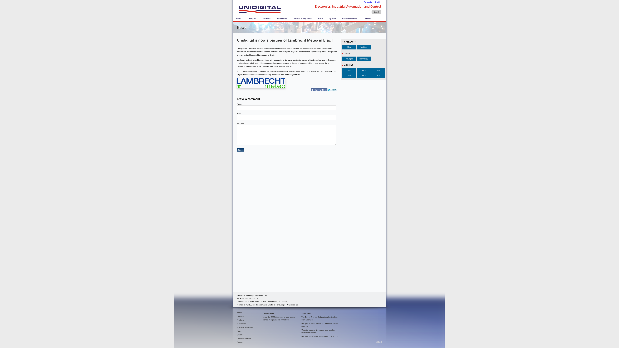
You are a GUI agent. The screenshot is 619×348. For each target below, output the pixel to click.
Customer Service (349, 19)
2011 (378, 76)
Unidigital (252, 19)
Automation (282, 19)
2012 (364, 76)
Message (240, 123)
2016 (364, 71)
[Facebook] (319, 90)
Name (239, 104)
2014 (378, 71)
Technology (363, 59)
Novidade (363, 47)
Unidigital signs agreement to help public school (319, 336)
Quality (332, 19)
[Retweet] (332, 90)
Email (239, 114)
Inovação (349, 59)
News (320, 19)
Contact (367, 19)
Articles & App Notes (303, 19)
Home (238, 19)
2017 (349, 71)
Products (266, 19)
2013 (349, 76)
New (349, 47)
